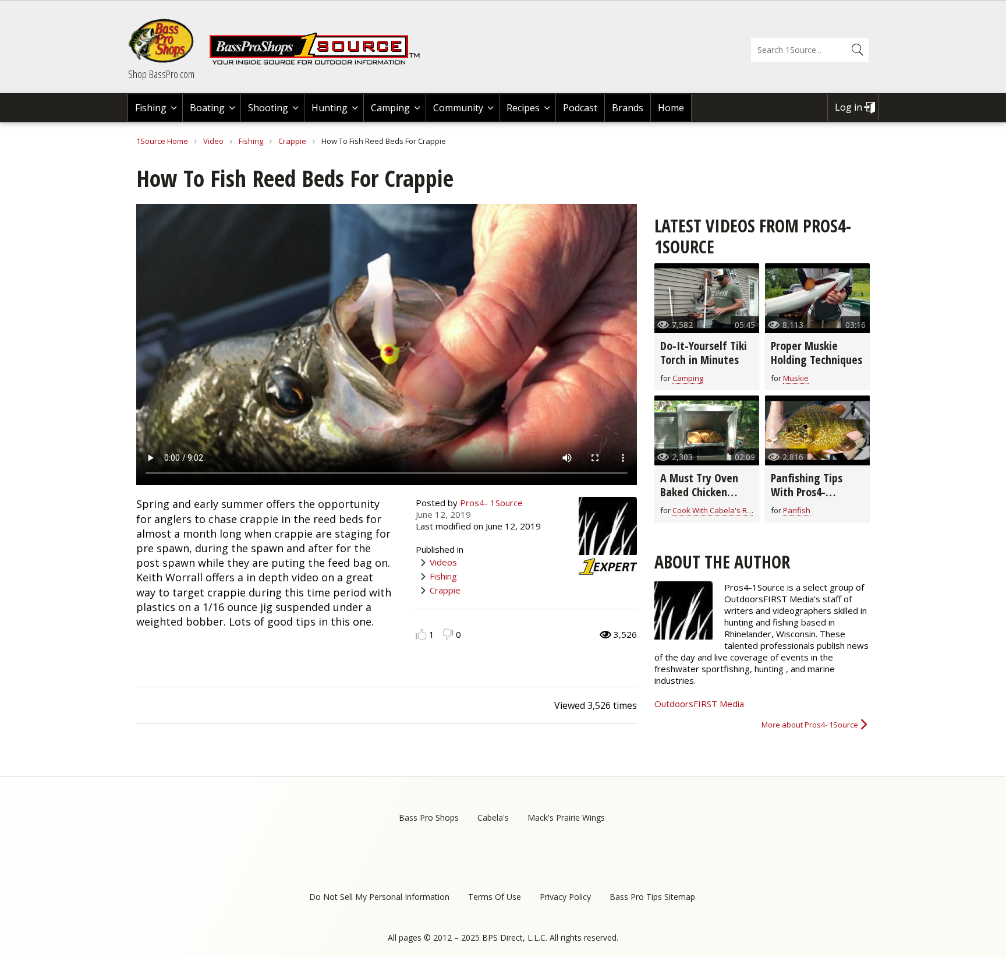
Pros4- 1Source (491, 502)
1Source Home (162, 141)
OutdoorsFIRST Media (699, 703)
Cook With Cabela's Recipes (721, 510)
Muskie (796, 378)
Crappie (292, 141)
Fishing (151, 107)
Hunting (329, 107)
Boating (207, 107)
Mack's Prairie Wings (566, 817)
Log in (848, 107)
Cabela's (493, 817)
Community (458, 107)
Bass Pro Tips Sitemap (652, 896)
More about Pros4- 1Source (809, 724)
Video (213, 141)
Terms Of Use (494, 896)
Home (671, 107)
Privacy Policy (565, 896)
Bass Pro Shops (429, 817)
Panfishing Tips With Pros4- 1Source (806, 492)
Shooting (268, 107)
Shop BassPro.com (161, 74)
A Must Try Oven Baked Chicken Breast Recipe (699, 492)
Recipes (523, 107)
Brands (627, 107)
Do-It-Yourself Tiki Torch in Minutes (703, 353)
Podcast (580, 107)
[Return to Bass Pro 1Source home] (319, 62)
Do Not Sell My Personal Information (379, 896)
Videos (443, 562)
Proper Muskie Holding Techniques (816, 353)
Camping (390, 107)
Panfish (796, 510)
